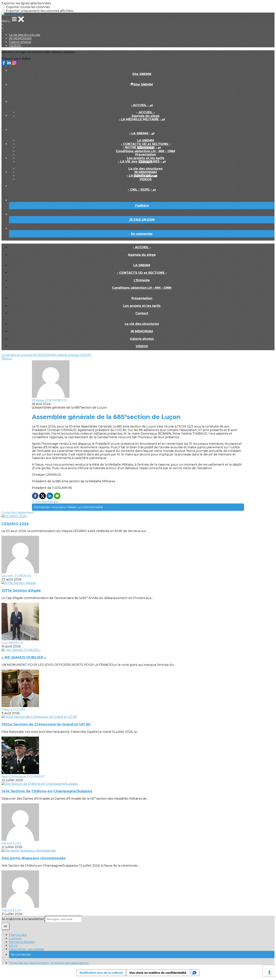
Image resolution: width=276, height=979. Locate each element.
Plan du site (18, 935)
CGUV (13, 945)
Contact (141, 313)
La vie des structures (24, 35)
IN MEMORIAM (20, 38)
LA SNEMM (145, 140)
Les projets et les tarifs (145, 158)
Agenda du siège (146, 116)
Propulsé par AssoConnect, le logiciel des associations (48, 963)
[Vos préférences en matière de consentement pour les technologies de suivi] (269, 972)
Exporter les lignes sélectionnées (26, 3)
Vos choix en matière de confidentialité (157, 972)
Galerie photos (20, 42)
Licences (15, 938)
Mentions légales (21, 942)
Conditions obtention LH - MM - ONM (145, 151)
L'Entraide (142, 280)
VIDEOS (15, 45)
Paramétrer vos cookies (26, 949)
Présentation (145, 154)
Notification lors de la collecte (101, 972)
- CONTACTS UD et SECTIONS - (145, 144)
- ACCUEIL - (145, 112)
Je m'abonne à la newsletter (23, 919)
